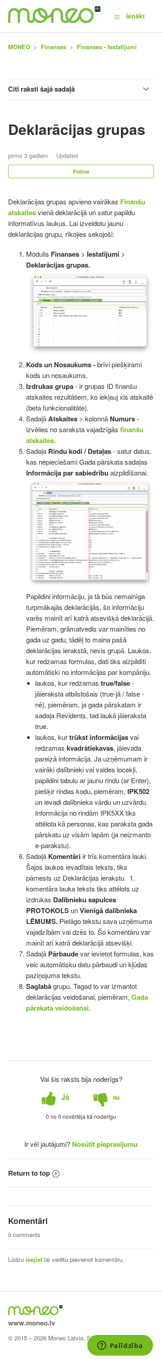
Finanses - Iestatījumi (107, 46)
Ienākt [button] (135, 15)
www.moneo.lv (31, 1323)
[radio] (55, 1097)
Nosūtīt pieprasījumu (105, 1144)
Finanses (53, 46)
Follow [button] (81, 171)
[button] (117, 16)
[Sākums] (54, 20)
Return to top (29, 1173)
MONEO (19, 46)
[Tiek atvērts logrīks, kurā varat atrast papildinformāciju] (120, 1346)
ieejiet (34, 1259)
